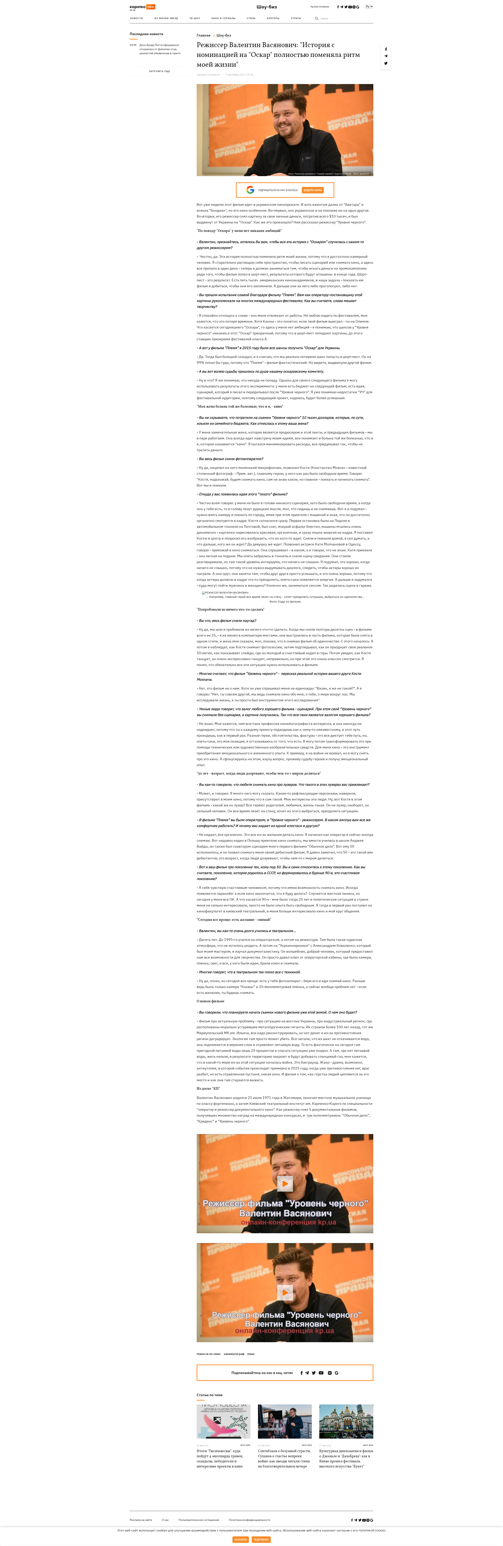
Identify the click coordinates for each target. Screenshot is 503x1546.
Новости (136, 18)
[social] (302, 1373)
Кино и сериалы (223, 18)
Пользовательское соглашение (199, 1520)
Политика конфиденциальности (249, 1520)
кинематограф (234, 1354)
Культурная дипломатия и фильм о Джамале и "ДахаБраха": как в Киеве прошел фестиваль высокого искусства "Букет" (346, 1459)
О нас (165, 1520)
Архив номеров (319, 6)
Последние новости (146, 34)
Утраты (296, 18)
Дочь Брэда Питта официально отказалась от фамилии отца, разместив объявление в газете (160, 49)
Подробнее (261, 1539)
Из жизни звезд (166, 18)
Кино (250, 1354)
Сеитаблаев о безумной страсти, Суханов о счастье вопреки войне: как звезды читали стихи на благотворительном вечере (284, 1459)
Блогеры (273, 18)
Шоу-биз (267, 7)
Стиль (251, 18)
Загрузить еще (159, 71)
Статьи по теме (210, 1395)
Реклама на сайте (141, 1520)
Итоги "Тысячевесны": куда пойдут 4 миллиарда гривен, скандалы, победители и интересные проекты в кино (220, 1459)
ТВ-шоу (194, 18)
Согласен (240, 1539)
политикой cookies (372, 1530)
